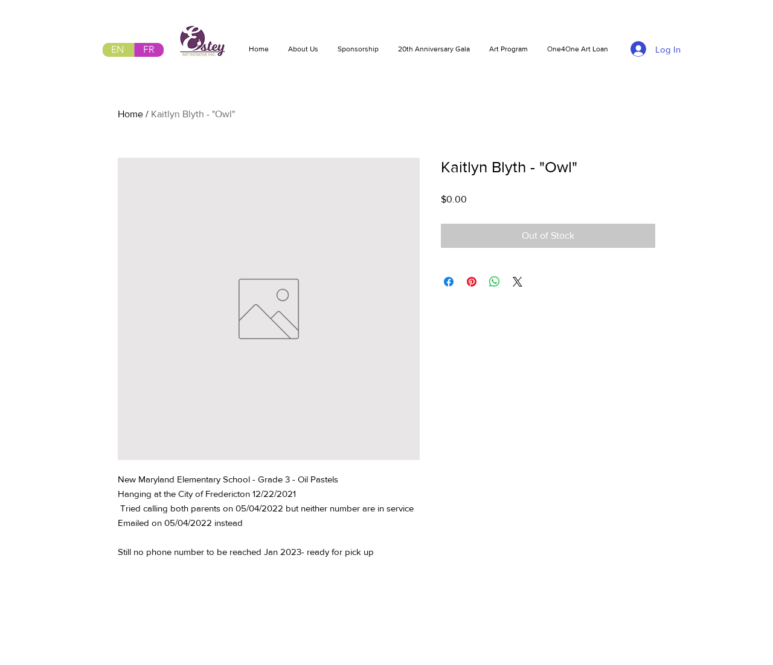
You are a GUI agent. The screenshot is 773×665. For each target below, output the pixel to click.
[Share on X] (517, 281)
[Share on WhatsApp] (494, 281)
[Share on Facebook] (448, 281)
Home (130, 114)
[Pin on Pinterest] (471, 281)
